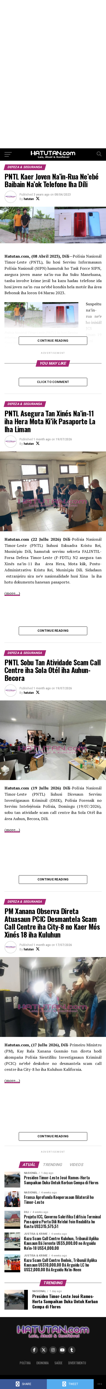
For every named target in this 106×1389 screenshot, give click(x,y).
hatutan (29, 199)
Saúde (58, 1363)
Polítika (25, 1363)
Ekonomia (42, 1363)
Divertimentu (77, 1363)
